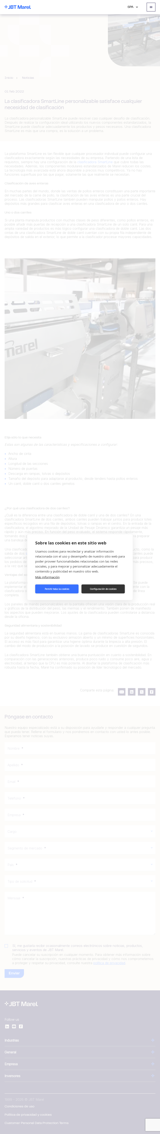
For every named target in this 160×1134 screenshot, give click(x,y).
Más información (47, 577)
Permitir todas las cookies (57, 589)
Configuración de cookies (103, 588)
